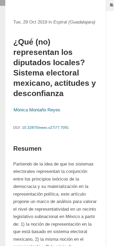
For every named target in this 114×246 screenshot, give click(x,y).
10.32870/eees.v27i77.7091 (45, 127)
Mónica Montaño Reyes (37, 109)
